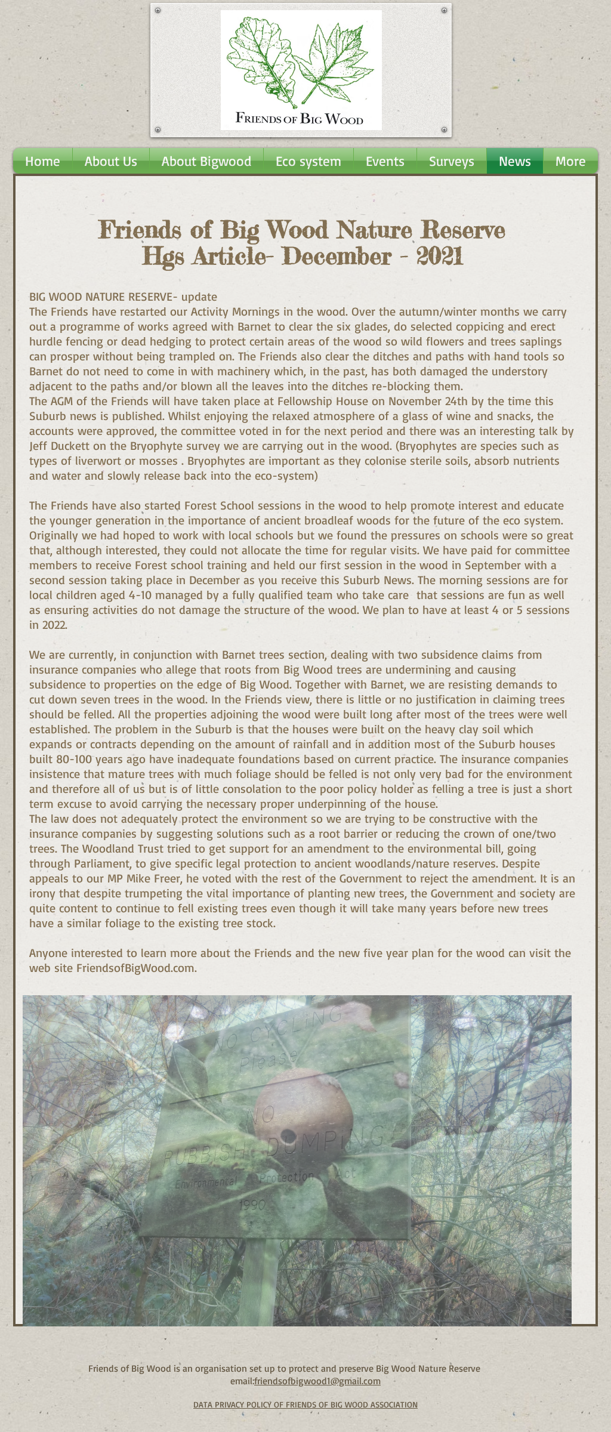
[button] (297, 1160)
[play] (542, 1315)
